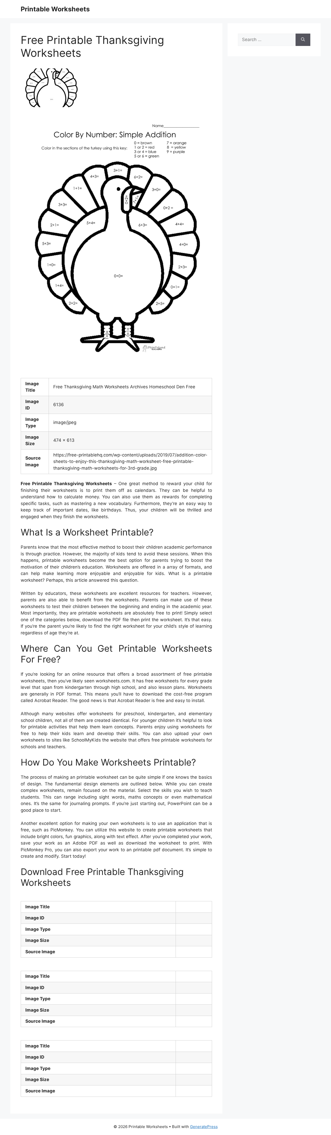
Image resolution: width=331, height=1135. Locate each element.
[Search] (303, 40)
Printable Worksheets (55, 9)
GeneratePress (204, 1126)
